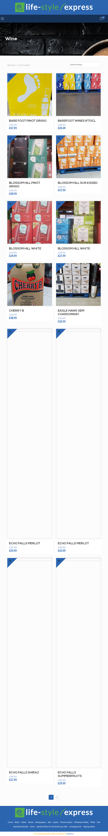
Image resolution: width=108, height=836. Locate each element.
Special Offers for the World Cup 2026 (52, 827)
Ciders (23, 822)
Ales (49, 822)
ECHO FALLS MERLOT (24, 543)
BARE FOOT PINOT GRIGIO (28, 120)
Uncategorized (75, 827)
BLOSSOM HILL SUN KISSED (77, 183)
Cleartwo (70, 834)
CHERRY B (16, 310)
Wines (30, 822)
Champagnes (40, 822)
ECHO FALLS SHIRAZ (24, 772)
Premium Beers (66, 822)
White (92, 822)
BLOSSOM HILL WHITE (25, 248)
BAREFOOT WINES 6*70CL (77, 120)
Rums (32, 827)
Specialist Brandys (20, 827)
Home (10, 822)
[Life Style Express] (54, 7)
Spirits (55, 822)
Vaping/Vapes (89, 827)
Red (98, 822)
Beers (17, 822)
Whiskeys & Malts (81, 822)
